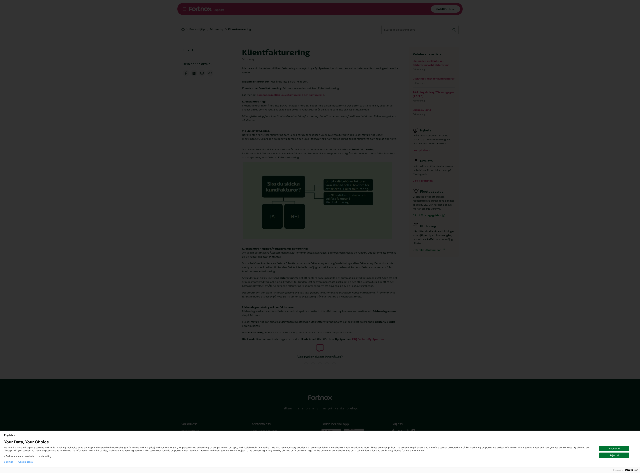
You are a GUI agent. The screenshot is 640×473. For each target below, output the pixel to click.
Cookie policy (25, 462)
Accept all (614, 448)
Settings (8, 462)
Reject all (614, 455)
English (8, 435)
